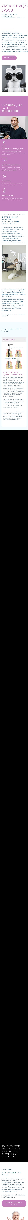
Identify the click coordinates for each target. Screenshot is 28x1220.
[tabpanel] (14, 384)
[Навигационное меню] (24, 3)
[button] (9, 58)
